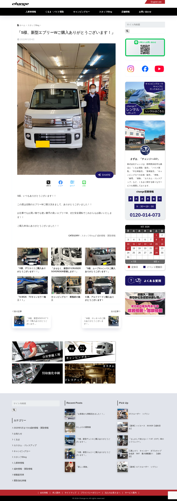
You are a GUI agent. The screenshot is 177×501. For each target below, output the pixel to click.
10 (128, 244)
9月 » (156, 261)
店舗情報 (125, 12)
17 (128, 248)
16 (162, 244)
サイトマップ (70, 493)
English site (156, 2)
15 (156, 244)
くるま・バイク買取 (54, 12)
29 (156, 253)
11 (134, 244)
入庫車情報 (31, 12)
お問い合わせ (145, 12)
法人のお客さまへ (112, 493)
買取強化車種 (20, 480)
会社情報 (44, 493)
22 (156, 248)
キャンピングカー (81, 12)
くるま (17, 439)
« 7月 (133, 261)
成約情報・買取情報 (106, 235)
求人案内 (56, 493)
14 (151, 244)
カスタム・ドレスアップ (25, 445)
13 (145, 244)
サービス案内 (131, 493)
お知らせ (18, 434)
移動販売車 (19, 475)
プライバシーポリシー (90, 493)
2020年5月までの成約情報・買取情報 (31, 428)
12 (139, 244)
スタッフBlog (105, 12)
